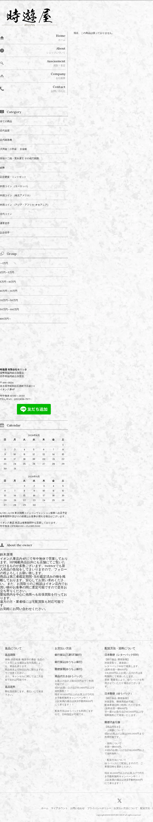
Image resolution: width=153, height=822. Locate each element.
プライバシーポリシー (99, 808)
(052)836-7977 (22, 399)
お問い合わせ (77, 808)
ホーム (44, 808)
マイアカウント (59, 808)
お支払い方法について (126, 808)
